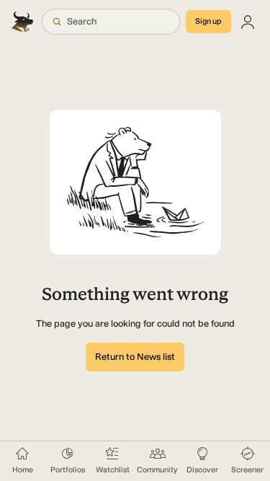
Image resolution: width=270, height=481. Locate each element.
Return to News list (135, 356)
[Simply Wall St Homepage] (24, 22)
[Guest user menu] (247, 21)
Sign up (208, 21)
